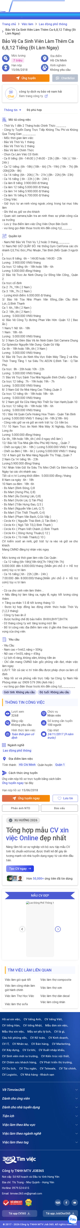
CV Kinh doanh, (58, 1037)
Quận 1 (60, 764)
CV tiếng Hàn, (11, 1025)
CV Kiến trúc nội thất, (55, 1056)
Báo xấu (59, 808)
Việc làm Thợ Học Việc (19, 996)
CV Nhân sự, (20, 1044)
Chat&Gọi (68, 78)
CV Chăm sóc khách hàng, (19, 1062)
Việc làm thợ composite (55, 980)
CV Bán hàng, (40, 1044)
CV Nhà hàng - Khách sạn (37, 1074)
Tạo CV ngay (18, 868)
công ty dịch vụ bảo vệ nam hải (40, 91)
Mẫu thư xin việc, (13, 1031)
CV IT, (5, 1044)
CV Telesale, (48, 1068)
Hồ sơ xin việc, (11, 1019)
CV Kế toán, (38, 1037)
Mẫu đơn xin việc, (56, 1025)
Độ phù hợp (34, 110)
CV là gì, (59, 1031)
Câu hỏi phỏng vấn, (14, 1037)
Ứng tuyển (29, 78)
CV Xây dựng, (11, 1050)
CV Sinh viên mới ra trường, (20, 1056)
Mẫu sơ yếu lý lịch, (39, 1031)
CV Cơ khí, (29, 1050)
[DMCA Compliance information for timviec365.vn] (28, 1202)
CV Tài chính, (67, 1068)
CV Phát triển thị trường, (56, 1062)
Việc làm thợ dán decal (55, 996)
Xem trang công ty (31, 96)
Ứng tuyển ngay (13, 783)
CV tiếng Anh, (33, 1019)
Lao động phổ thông (17, 750)
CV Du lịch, (9, 1068)
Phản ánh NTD (20, 808)
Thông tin (10, 110)
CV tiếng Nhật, (32, 1025)
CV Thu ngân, (28, 1068)
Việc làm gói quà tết (18, 980)
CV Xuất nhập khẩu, (52, 1050)
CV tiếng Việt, (53, 1019)
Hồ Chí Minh (27, 764)
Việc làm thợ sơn (51, 988)
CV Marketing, (61, 1044)
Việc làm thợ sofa (16, 1004)
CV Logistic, (10, 1074)
